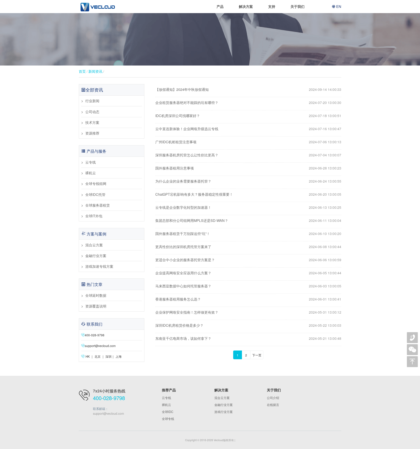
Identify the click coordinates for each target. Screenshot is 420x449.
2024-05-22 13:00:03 (325, 325)
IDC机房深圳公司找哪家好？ (177, 115)
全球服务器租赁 (97, 205)
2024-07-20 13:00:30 (325, 102)
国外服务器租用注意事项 (174, 168)
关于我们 (297, 6)
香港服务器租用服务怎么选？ (178, 299)
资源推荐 (92, 133)
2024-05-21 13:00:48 (325, 338)
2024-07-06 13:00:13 (325, 141)
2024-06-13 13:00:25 (325, 207)
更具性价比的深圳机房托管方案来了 (183, 246)
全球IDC (167, 411)
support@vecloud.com (100, 346)
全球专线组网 (95, 183)
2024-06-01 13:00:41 (325, 299)
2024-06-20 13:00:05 (325, 194)
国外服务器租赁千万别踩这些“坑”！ (182, 233)
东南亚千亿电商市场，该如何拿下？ (183, 338)
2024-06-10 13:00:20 (325, 233)
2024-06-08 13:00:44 (325, 246)
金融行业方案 (95, 255)
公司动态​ (92, 111)
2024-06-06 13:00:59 (325, 259)
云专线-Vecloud (97, 6)
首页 (82, 71)
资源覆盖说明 (95, 306)
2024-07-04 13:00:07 (325, 154)
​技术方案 (92, 122)
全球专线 (168, 418)
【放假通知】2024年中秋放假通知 (182, 89)
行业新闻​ (92, 100)
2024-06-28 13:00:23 (325, 168)
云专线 (90, 162)
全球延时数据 (95, 295)
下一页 (256, 355)
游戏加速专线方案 (99, 266)
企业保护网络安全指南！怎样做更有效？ (186, 312)
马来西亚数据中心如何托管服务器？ (183, 285)
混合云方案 (94, 244)
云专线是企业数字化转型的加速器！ (183, 207)
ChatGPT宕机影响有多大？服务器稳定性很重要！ (194, 194)
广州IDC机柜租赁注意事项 (175, 141)
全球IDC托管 (95, 194)
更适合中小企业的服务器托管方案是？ (185, 259)
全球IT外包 (93, 215)
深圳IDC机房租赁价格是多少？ (179, 325)
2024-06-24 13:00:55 (325, 181)
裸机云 (90, 172)
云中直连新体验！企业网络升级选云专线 (186, 128)
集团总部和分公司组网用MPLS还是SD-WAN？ (191, 220)
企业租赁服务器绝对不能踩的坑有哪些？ (186, 102)
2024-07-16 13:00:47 (325, 128)
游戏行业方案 (223, 411)
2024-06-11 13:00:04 (325, 220)
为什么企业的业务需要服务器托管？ (183, 181)
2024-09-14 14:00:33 (325, 89)
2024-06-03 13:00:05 (325, 285)
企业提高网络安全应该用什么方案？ (183, 272)
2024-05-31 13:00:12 (325, 312)
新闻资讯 (95, 71)
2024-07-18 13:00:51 (325, 115)
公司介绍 (273, 397)
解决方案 (246, 6)
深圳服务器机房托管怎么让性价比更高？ (186, 154)
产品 (220, 6)
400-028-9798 (109, 398)
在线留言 (273, 404)
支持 (271, 6)
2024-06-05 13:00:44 (325, 272)
